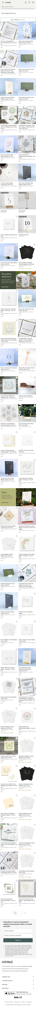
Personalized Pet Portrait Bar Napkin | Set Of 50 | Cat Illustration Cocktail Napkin (26, 585)
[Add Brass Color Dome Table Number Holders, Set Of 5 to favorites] (17, 350)
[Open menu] (3, 2)
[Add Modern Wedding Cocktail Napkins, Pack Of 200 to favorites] (17, 709)
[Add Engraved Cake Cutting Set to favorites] (35, 378)
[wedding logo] (8, 2)
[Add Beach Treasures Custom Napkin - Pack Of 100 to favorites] (35, 622)
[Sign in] (25, 2)
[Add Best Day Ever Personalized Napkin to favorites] (35, 594)
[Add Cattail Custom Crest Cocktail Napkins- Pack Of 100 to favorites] (17, 738)
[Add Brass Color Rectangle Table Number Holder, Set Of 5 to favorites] (35, 23)
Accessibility (28, 1002)
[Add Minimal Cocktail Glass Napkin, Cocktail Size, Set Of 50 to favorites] (17, 508)
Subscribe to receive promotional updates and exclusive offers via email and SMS (17, 924)
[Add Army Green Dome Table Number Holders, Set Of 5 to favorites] (17, 245)
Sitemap (23, 1002)
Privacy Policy (17, 1002)
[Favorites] (29, 2)
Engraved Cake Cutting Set (25, 395)
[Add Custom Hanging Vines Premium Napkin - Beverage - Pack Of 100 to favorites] (35, 536)
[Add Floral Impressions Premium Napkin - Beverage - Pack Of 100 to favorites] (35, 460)
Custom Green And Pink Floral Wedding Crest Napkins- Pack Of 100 (9, 785)
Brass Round (22, 211)
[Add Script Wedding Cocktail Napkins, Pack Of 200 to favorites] (17, 536)
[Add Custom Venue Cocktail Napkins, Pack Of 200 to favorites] (17, 679)
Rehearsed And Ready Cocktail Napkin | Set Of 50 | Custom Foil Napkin (27, 527)
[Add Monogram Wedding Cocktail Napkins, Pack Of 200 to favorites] (35, 738)
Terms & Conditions (9, 1002)
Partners (4, 984)
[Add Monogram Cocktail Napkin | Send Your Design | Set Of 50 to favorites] (17, 406)
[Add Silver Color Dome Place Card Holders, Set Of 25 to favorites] (35, 51)
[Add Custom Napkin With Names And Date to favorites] (17, 217)
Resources (5, 988)
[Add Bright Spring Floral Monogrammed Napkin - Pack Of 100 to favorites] (35, 709)
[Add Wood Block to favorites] (17, 193)
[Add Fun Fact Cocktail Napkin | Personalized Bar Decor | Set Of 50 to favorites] (17, 23)
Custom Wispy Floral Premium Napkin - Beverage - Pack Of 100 (8, 310)
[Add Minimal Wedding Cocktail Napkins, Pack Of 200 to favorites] (35, 795)
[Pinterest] (17, 997)
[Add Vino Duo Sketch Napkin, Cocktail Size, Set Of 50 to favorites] (17, 165)
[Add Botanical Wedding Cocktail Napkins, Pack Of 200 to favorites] (35, 766)
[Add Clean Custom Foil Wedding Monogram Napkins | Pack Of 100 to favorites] (17, 795)
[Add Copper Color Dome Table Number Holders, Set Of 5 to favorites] (17, 460)
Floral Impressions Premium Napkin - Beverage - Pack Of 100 (26, 480)
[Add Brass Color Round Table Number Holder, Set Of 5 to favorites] (17, 137)
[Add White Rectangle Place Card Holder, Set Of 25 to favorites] (17, 566)
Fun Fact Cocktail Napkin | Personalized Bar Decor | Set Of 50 (9, 43)
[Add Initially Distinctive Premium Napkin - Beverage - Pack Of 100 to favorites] (17, 649)
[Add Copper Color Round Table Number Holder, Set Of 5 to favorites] (17, 79)
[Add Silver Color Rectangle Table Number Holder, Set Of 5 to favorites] (35, 165)
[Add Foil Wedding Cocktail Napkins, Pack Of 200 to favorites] (35, 853)
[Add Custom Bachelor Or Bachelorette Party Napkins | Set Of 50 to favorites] (35, 137)
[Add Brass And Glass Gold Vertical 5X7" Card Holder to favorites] (35, 406)
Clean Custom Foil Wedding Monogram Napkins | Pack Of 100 (8, 815)
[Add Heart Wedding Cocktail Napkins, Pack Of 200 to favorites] (17, 622)
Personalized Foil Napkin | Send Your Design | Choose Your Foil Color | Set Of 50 (27, 127)
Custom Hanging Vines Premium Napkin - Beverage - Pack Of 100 (27, 556)
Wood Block (4, 211)
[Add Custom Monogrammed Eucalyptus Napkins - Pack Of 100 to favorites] (17, 881)
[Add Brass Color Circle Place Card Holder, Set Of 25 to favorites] (35, 291)
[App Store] (10, 993)
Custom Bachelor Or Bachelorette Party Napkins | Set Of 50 (27, 156)
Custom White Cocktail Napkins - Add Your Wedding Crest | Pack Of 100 (9, 127)
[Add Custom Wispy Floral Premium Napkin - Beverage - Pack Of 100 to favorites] (17, 291)
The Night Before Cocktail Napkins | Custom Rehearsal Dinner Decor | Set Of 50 (26, 340)
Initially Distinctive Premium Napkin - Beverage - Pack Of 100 (8, 669)
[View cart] (33, 2)
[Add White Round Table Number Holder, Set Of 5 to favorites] (17, 594)
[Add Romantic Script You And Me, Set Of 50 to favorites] (35, 432)
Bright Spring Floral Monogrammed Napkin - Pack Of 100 (27, 728)
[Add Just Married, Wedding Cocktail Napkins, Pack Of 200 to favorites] (35, 825)
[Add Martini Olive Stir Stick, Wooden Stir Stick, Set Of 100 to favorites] (35, 350)
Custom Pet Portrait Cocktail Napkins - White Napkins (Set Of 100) (27, 900)
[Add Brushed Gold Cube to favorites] (35, 217)
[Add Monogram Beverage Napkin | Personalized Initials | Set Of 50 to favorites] (17, 853)
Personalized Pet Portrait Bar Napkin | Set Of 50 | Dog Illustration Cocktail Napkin (8, 71)
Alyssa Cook (13, 45)
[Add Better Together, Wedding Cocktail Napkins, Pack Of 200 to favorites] (35, 245)
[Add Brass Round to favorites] (35, 193)
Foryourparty (13, 186)
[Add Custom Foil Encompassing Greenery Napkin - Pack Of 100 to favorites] (17, 432)
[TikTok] (19, 997)
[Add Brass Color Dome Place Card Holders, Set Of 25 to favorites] (35, 79)
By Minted (3, 212)
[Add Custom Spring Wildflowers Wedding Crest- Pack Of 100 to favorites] (17, 378)
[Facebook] (15, 997)
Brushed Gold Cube (23, 234)
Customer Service (7, 980)
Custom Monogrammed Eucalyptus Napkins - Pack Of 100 (8, 900)
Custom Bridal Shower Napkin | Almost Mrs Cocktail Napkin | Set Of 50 (9, 844)
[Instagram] (21, 997)
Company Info (6, 977)
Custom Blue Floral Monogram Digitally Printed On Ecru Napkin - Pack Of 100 (9, 340)
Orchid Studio (31, 903)
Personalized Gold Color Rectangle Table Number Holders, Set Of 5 (25, 669)
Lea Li (29, 426)
